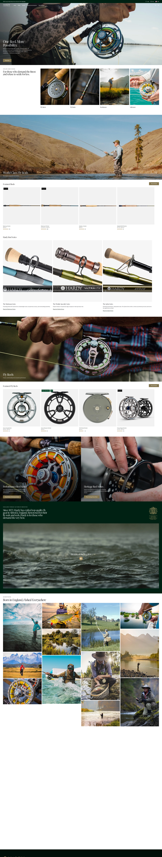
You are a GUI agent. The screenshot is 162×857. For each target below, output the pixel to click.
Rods (15, 5)
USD (158, 1)
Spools (23, 5)
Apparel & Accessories (32, 5)
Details (18, 1)
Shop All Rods (154, 183)
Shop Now (7, 60)
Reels (19, 5)
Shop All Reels (154, 385)
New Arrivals (41, 5)
